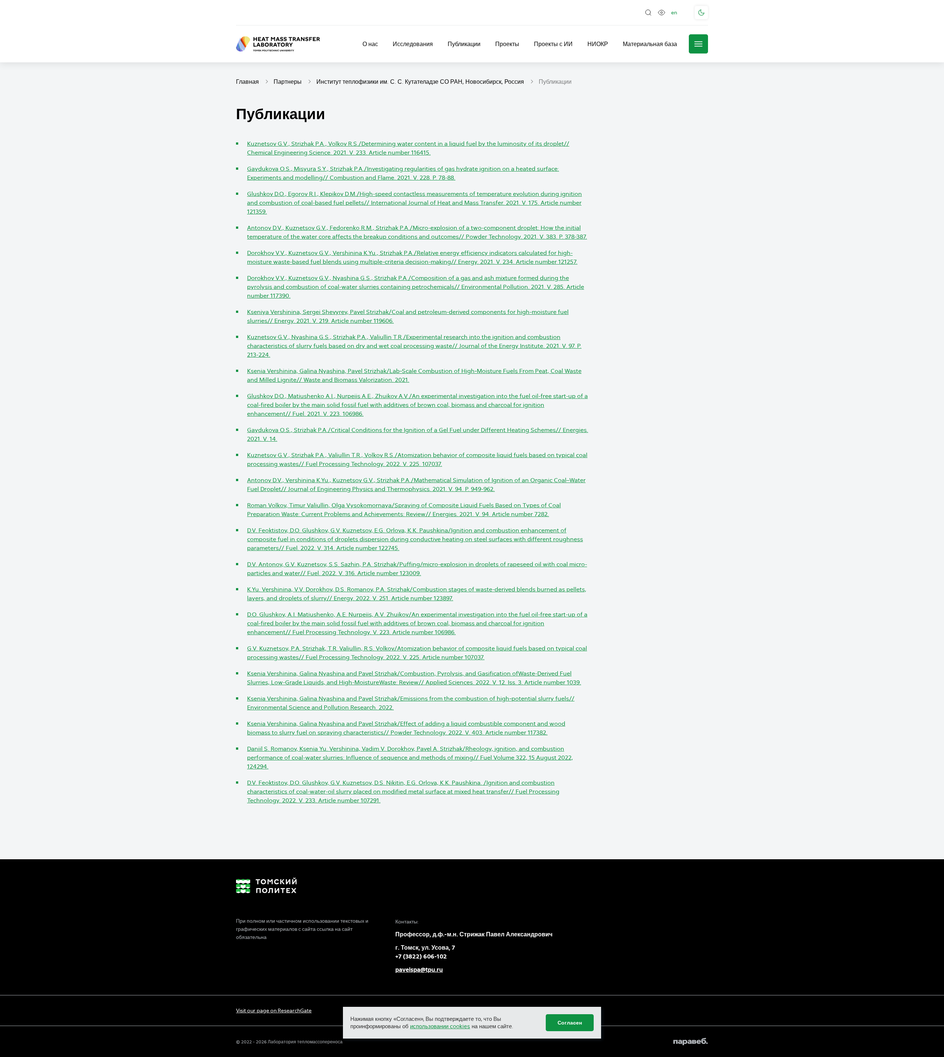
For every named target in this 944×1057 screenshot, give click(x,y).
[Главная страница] (278, 44)
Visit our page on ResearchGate (274, 1010)
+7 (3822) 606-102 (421, 956)
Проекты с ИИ (553, 44)
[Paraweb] (690, 1041)
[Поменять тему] (701, 12)
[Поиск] (648, 12)
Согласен (570, 1022)
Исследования (413, 44)
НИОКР (597, 44)
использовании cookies (440, 1026)
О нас (370, 44)
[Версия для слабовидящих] (661, 12)
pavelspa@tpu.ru (419, 970)
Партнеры (288, 81)
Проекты (507, 44)
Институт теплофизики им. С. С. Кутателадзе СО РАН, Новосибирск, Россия (420, 81)
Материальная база (650, 44)
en (674, 12)
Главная (247, 81)
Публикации (464, 44)
